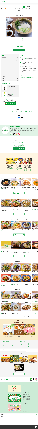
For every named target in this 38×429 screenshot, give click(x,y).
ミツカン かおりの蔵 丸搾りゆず (6, 72)
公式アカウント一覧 (32, 380)
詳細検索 (28, 6)
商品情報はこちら (10, 87)
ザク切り (25, 58)
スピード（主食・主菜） (25, 8)
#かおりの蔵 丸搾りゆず (9, 45)
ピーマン (19, 8)
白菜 (6, 349)
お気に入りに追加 (19, 148)
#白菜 (5, 45)
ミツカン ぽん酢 (4, 78)
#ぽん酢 (15, 45)
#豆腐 (2, 45)
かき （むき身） (4, 57)
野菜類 (3, 349)
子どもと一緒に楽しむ (18, 10)
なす (15, 8)
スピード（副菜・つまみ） (32, 8)
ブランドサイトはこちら (11, 88)
